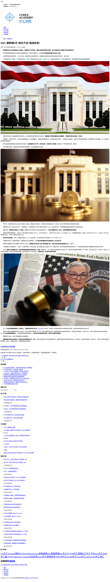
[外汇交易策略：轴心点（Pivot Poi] (13, 513)
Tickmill (11, 553)
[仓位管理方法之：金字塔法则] (12, 486)
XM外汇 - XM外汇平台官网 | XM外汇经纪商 (15, 446)
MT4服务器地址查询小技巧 (11, 383)
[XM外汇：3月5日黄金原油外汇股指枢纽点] (15, 405)
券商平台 (6, 29)
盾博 (45, 553)
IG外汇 (96, 557)
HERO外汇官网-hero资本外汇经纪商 (13, 441)
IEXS (21, 553)
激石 (17, 553)
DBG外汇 (40, 328)
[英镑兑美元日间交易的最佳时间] (13, 504)
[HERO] (6, 438)
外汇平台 (90, 553)
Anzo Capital (23, 557)
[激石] (5, 450)
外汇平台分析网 (13, 564)
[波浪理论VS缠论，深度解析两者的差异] (15, 495)
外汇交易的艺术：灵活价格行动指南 (13, 369)
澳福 (80, 553)
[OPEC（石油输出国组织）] (11, 468)
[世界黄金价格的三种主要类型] (12, 522)
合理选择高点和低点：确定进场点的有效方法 (16, 382)
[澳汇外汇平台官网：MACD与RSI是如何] (15, 477)
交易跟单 (6, 34)
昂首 (41, 553)
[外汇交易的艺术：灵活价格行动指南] (14, 414)
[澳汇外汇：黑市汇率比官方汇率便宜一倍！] (16, 459)
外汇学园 (24, 564)
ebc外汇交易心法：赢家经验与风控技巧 (14, 380)
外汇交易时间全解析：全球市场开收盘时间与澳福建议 (18, 367)
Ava (26, 553)
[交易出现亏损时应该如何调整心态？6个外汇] (16, 531)
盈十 (7, 557)
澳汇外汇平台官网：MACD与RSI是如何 (14, 480)
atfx (49, 553)
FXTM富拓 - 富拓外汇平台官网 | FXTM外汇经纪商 (17, 430)
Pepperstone (33, 553)
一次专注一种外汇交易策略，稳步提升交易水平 (16, 371)
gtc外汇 (4, 553)
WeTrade (13, 557)
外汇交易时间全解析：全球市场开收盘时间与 (16, 399)
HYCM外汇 (72, 553)
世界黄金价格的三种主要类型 (11, 525)
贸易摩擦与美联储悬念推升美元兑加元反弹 (15, 374)
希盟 (53, 553)
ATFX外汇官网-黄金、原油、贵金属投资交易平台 (17, 435)
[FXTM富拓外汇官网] (9, 427)
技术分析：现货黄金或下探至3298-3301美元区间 (16, 378)
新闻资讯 (6, 32)
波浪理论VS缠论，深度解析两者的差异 (14, 498)
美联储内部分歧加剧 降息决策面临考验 (14, 376)
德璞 (57, 553)
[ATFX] (6, 432)
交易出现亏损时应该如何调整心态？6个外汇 (15, 534)
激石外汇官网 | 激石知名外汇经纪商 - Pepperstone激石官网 (19, 452)
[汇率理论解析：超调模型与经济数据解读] (15, 540)
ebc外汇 (63, 553)
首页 (5, 27)
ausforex (89, 557)
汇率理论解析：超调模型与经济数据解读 (14, 543)
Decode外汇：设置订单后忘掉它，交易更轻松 (16, 373)
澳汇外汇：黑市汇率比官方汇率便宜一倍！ (15, 462)
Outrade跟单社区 (5, 564)
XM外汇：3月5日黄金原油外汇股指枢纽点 (15, 408)
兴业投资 (33, 557)
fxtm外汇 (81, 557)
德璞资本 (51, 557)
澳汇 (102, 557)
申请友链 (11, 561)
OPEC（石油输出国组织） (11, 471)
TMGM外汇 (60, 557)
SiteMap (36, 578)
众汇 (84, 553)
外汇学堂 (6, 30)
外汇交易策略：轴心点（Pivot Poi (12, 516)
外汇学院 (20, 564)
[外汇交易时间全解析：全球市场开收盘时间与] (16, 396)
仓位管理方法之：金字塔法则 (11, 489)
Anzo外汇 (42, 557)
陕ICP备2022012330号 (28, 578)
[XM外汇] (6, 444)
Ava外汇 (99, 553)
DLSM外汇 (71, 557)
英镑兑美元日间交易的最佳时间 (12, 507)
